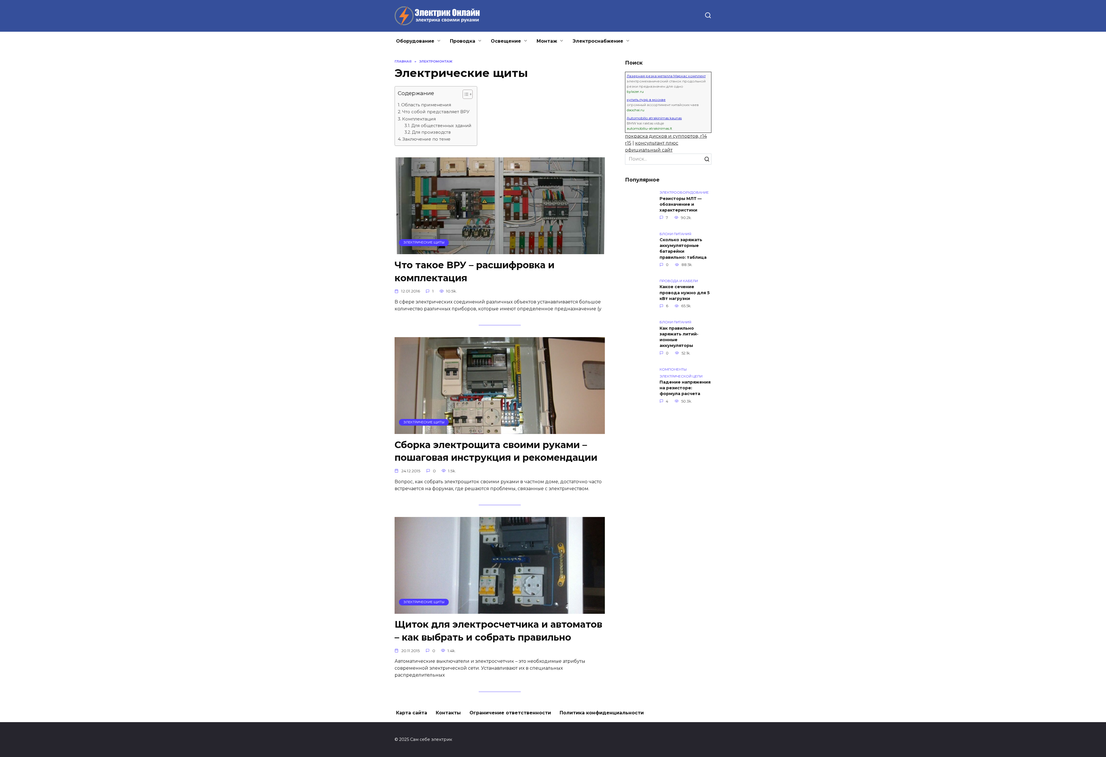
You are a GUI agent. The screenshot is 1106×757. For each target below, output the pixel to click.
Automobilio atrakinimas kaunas (654, 118)
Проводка (462, 41)
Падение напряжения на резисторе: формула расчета (685, 388)
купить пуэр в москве (646, 99)
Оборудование (415, 41)
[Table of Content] (468, 94)
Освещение (506, 41)
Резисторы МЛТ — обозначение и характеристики (681, 204)
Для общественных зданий (441, 125)
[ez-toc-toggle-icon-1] (464, 95)
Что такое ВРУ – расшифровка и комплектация (474, 271)
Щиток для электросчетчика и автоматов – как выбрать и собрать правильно (498, 631)
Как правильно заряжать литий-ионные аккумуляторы (679, 337)
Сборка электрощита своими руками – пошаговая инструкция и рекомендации (496, 451)
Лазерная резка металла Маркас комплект (666, 76)
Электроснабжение (598, 41)
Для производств (431, 132)
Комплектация (419, 119)
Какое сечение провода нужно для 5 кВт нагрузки (685, 292)
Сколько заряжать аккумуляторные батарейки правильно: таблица (683, 248)
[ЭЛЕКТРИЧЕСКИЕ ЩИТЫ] (500, 250)
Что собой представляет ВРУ (435, 111)
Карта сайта (411, 713)
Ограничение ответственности (510, 713)
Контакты (448, 713)
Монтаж (547, 41)
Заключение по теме (426, 139)
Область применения (426, 104)
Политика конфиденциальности (602, 713)
